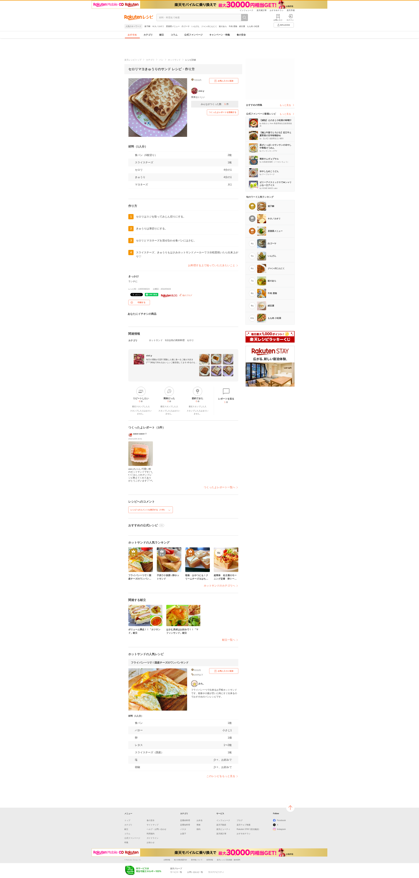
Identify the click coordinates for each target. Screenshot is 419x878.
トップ (127, 820)
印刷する (142, 302)
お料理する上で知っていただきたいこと (211, 265)
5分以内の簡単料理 (175, 340)
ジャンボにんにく (209, 26)
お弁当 (199, 820)
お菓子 (183, 834)
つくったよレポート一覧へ (219, 487)
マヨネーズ (141, 184)
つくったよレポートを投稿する (222, 112)
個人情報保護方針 (180, 860)
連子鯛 (147, 26)
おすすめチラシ (276, 10)
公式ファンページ (193, 34)
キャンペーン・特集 (219, 34)
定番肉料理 (185, 820)
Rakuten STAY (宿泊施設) (248, 829)
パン (161, 60)
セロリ (139, 169)
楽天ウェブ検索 (243, 825)
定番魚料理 (185, 825)
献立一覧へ (228, 639)
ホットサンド (174, 60)
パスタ (183, 829)
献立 (161, 34)
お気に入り (277, 20)
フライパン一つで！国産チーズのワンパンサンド (160, 662)
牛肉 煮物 (233, 26)
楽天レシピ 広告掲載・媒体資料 (228, 860)
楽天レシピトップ (132, 60)
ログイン (290, 20)
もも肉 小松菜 (253, 26)
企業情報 (167, 860)
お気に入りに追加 (225, 81)
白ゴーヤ (186, 26)
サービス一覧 (176, 872)
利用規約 (151, 834)
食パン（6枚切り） (146, 155)
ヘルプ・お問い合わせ (156, 829)
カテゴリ (148, 34)
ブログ (240, 820)
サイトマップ (152, 825)
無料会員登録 (285, 25)
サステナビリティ (216, 872)
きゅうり (140, 177)
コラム (174, 34)
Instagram (281, 829)
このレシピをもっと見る (220, 776)
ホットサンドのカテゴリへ (219, 585)
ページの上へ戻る (290, 807)
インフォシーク (246, 10)
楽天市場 (291, 10)
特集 (126, 842)
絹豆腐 (242, 26)
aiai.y (149, 355)
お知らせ (151, 842)
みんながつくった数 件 (215, 104)
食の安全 (241, 34)
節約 (198, 829)
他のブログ (187, 295)
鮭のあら (223, 26)
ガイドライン (152, 838)
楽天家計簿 (261, 10)
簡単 (198, 825)
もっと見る (285, 105)
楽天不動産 (221, 825)
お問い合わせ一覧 (195, 872)
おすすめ (132, 34)
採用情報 (209, 860)
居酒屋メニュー (173, 26)
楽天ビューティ (223, 829)
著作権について (196, 860)
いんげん (195, 26)
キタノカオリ (158, 26)
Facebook (281, 820)
